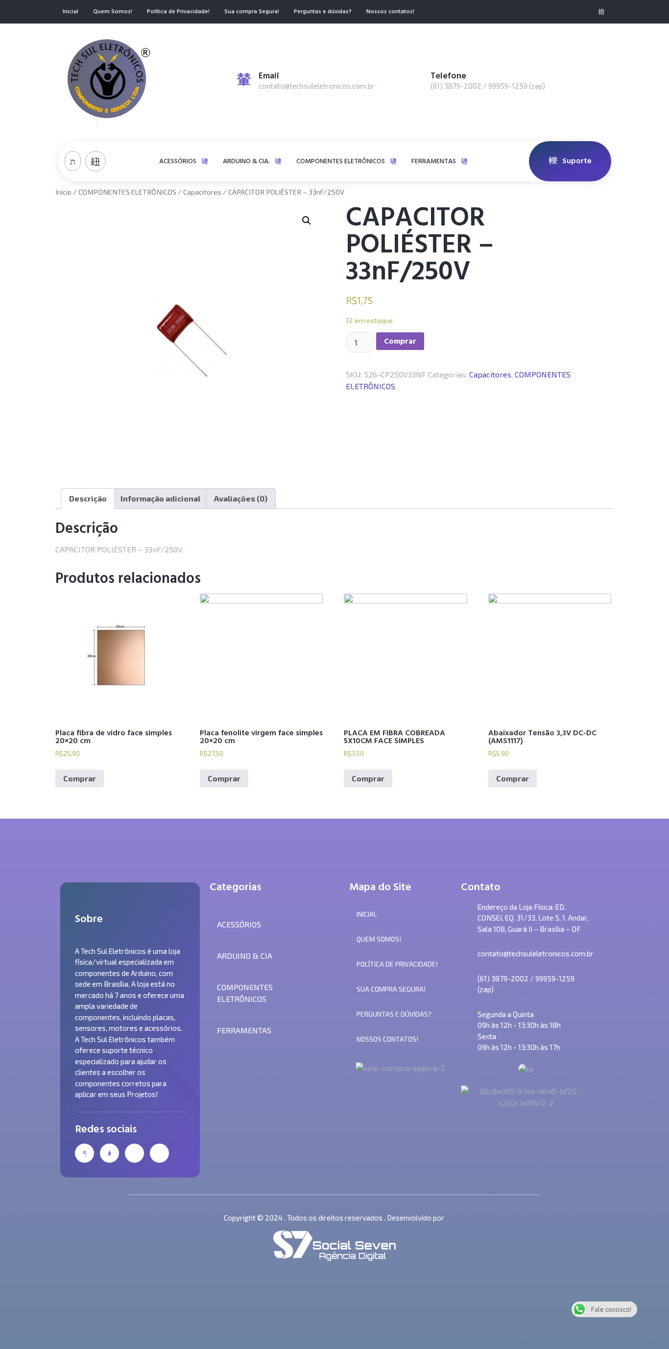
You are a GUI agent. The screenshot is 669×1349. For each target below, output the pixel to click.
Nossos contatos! (390, 12)
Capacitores (202, 191)
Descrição (88, 498)
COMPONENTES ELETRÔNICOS (340, 161)
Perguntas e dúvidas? (323, 12)
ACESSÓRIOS (177, 161)
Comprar (400, 341)
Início (63, 191)
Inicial (70, 12)
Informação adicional (160, 498)
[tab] (88, 498)
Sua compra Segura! (251, 12)
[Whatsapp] (585, 12)
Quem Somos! (112, 12)
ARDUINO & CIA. (246, 161)
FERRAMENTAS (433, 161)
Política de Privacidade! (178, 12)
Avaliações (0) (240, 498)
